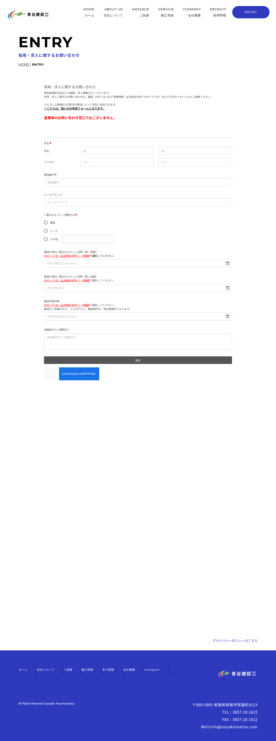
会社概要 (129, 669)
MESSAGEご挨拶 (140, 12)
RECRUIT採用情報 (218, 12)
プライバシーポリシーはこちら (235, 640)
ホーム (23, 669)
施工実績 (87, 669)
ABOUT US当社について (113, 12)
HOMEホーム (88, 12)
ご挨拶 (67, 669)
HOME (23, 64)
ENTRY (251, 12)
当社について (45, 669)
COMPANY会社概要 (192, 12)
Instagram (152, 669)
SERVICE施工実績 (166, 12)
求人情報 (108, 669)
